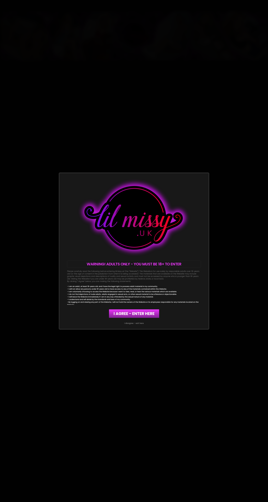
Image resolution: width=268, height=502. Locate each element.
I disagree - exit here (134, 323)
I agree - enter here (134, 313)
